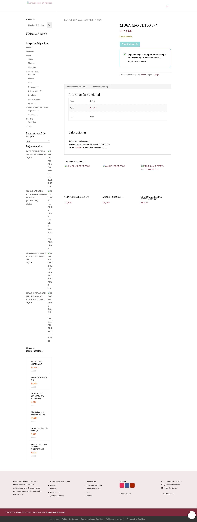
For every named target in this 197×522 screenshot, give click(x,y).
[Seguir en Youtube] (132, 485)
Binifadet (30, 52)
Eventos (53, 489)
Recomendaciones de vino (60, 482)
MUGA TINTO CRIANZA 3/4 (36, 362)
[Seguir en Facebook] (127, 485)
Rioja (157, 75)
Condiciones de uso (93, 489)
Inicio (66, 20)
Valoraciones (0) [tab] (100, 87)
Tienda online (91, 482)
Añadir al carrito (130, 44)
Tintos (79, 20)
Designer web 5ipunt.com (55, 512)
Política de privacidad (114, 519)
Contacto (89, 496)
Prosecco (32, 103)
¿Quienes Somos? (57, 496)
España (93, 108)
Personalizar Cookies (136, 519)
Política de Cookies (70, 519)
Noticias (53, 485)
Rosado (31, 74)
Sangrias (32, 122)
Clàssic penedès (35, 91)
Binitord (29, 47)
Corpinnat (32, 95)
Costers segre (34, 99)
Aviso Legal (54, 519)
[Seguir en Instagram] (122, 485)
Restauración (55, 492)
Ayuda (88, 492)
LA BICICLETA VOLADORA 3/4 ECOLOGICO (37, 396)
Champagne (33, 87)
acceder (78, 147)
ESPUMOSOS (32, 71)
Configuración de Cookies (92, 519)
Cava (30, 83)
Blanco (31, 79)
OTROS (29, 119)
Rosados (32, 67)
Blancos (31, 63)
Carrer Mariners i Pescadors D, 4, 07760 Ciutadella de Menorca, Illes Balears (171, 485)
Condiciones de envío (94, 485)
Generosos (33, 115)
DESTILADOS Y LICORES (37, 107)
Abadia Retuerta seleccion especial (38, 413)
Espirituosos (33, 111)
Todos (28, 126)
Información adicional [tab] (77, 87)
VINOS (73, 20)
